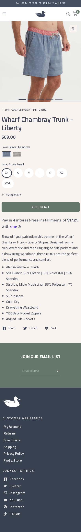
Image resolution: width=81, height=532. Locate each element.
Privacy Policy (14, 453)
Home (6, 110)
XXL (62, 172)
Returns (10, 433)
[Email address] (57, 371)
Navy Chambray (6, 154)
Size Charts (12, 440)
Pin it (53, 328)
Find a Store (13, 460)
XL (50, 172)
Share (11, 328)
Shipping (10, 446)
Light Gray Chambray (17, 154)
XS (7, 172)
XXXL (8, 183)
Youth (35, 267)
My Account (12, 426)
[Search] (68, 14)
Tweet (33, 328)
